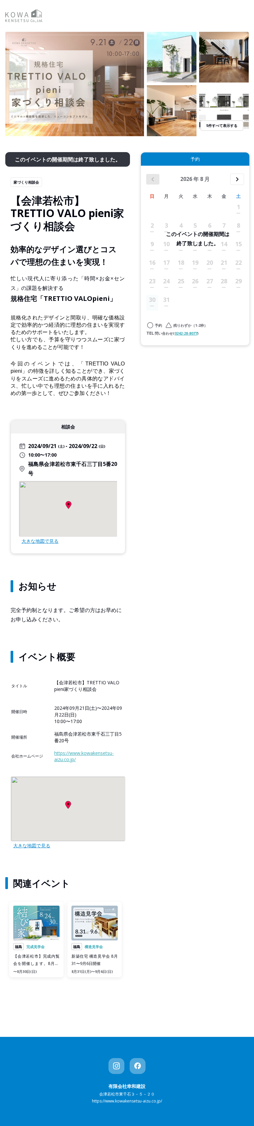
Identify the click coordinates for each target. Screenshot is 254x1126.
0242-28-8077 (186, 333)
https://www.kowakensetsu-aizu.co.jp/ (127, 1101)
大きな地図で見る (40, 541)
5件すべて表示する (221, 126)
